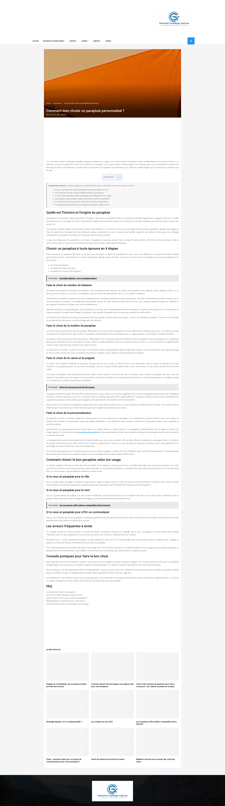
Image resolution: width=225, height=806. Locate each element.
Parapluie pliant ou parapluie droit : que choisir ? (65, 601)
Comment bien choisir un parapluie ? (61, 592)
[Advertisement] (73, 18)
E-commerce (50, 107)
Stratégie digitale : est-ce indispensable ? (64, 722)
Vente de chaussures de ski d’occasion (107, 759)
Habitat (96, 41)
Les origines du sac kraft (102, 722)
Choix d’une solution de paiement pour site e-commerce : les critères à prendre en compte (155, 685)
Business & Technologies (53, 41)
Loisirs (84, 41)
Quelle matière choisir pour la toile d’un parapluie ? (67, 598)
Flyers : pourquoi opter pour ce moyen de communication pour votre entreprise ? (63, 760)
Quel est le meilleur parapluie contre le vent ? (64, 595)
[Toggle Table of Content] (117, 177)
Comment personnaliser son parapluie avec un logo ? (67, 604)
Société (73, 41)
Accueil (36, 41)
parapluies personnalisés (88, 432)
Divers (108, 41)
